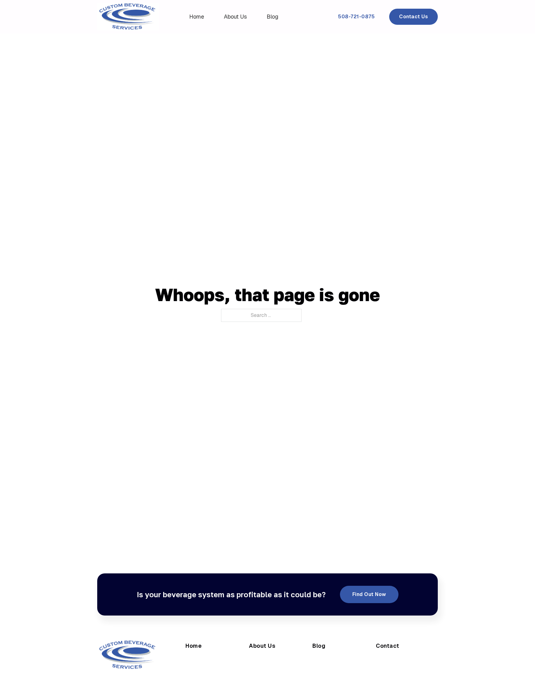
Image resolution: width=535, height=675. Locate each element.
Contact (387, 645)
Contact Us (413, 16)
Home (196, 16)
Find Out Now (369, 594)
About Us (235, 16)
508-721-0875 (356, 16)
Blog (272, 16)
